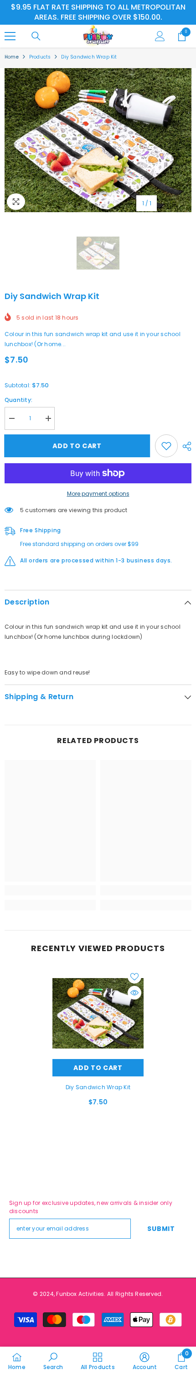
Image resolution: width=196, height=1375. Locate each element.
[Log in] (160, 36)
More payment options (98, 494)
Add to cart (79, 445)
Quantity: (18, 400)
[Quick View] (134, 993)
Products (40, 57)
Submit (161, 1228)
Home (12, 57)
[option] (98, 140)
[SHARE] (184, 446)
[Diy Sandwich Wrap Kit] (98, 1013)
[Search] (36, 36)
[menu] (10, 36)
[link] (50, 890)
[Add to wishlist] (166, 445)
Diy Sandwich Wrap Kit (98, 1087)
